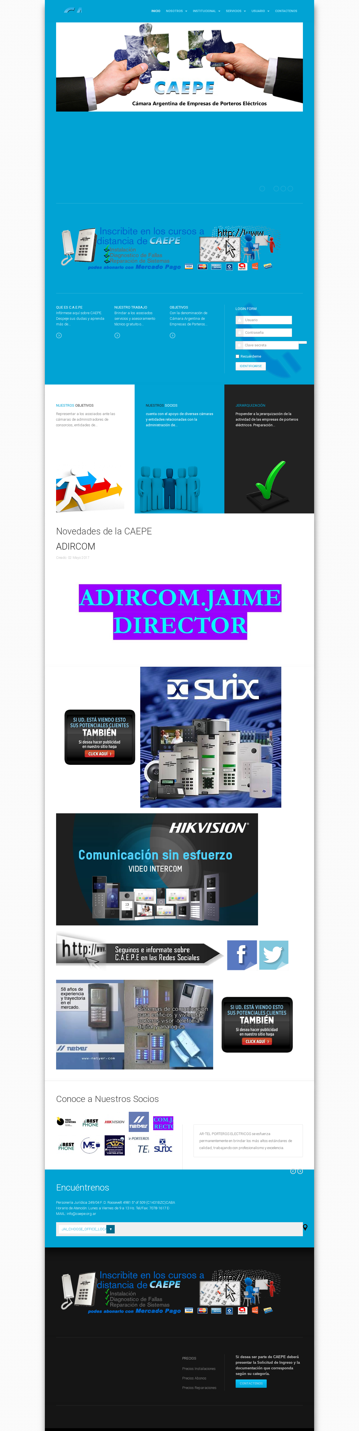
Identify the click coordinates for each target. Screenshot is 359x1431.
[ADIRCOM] (163, 1122)
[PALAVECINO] (115, 1145)
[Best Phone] (90, 1122)
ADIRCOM (75, 546)
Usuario (259, 11)
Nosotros (175, 11)
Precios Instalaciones (199, 1369)
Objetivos (179, 307)
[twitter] (274, 955)
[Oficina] (305, 1227)
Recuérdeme (251, 356)
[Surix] (163, 1145)
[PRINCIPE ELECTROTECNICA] (66, 1122)
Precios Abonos (194, 1378)
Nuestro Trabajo (130, 307)
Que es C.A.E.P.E (69, 307)
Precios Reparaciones (199, 1388)
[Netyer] (139, 1122)
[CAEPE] (69, 10)
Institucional (205, 11)
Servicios (234, 11)
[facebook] (242, 955)
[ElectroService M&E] (90, 1145)
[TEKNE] (139, 1145)
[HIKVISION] (115, 1122)
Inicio (155, 11)
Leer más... (61, 335)
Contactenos (286, 11)
